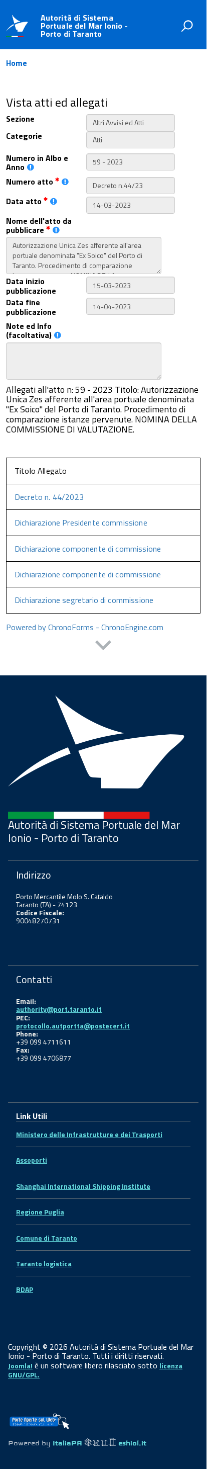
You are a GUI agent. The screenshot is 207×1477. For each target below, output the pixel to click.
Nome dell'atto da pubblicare (39, 225)
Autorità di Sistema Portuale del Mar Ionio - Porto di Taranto (84, 26)
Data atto (25, 201)
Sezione (20, 118)
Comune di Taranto (46, 1238)
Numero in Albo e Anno (37, 162)
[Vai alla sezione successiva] (103, 646)
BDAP (24, 1289)
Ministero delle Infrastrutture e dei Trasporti (89, 1134)
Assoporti (31, 1160)
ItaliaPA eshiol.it (99, 1443)
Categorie (24, 135)
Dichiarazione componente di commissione (88, 548)
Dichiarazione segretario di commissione (84, 599)
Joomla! (20, 1365)
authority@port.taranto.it (59, 1009)
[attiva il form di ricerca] (186, 25)
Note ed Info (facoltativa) (29, 330)
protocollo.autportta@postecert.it (73, 1025)
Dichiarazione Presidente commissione (81, 522)
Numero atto (30, 181)
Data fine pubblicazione (31, 307)
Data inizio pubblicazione (31, 286)
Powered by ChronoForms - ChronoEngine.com (84, 627)
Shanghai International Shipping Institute (83, 1186)
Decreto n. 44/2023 (49, 496)
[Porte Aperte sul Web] (39, 1418)
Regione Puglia (40, 1211)
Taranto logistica (44, 1263)
